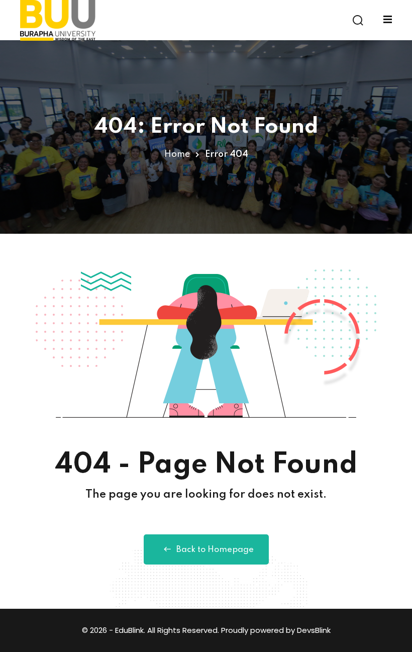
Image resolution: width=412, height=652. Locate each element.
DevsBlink (314, 630)
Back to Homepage (215, 549)
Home (177, 154)
